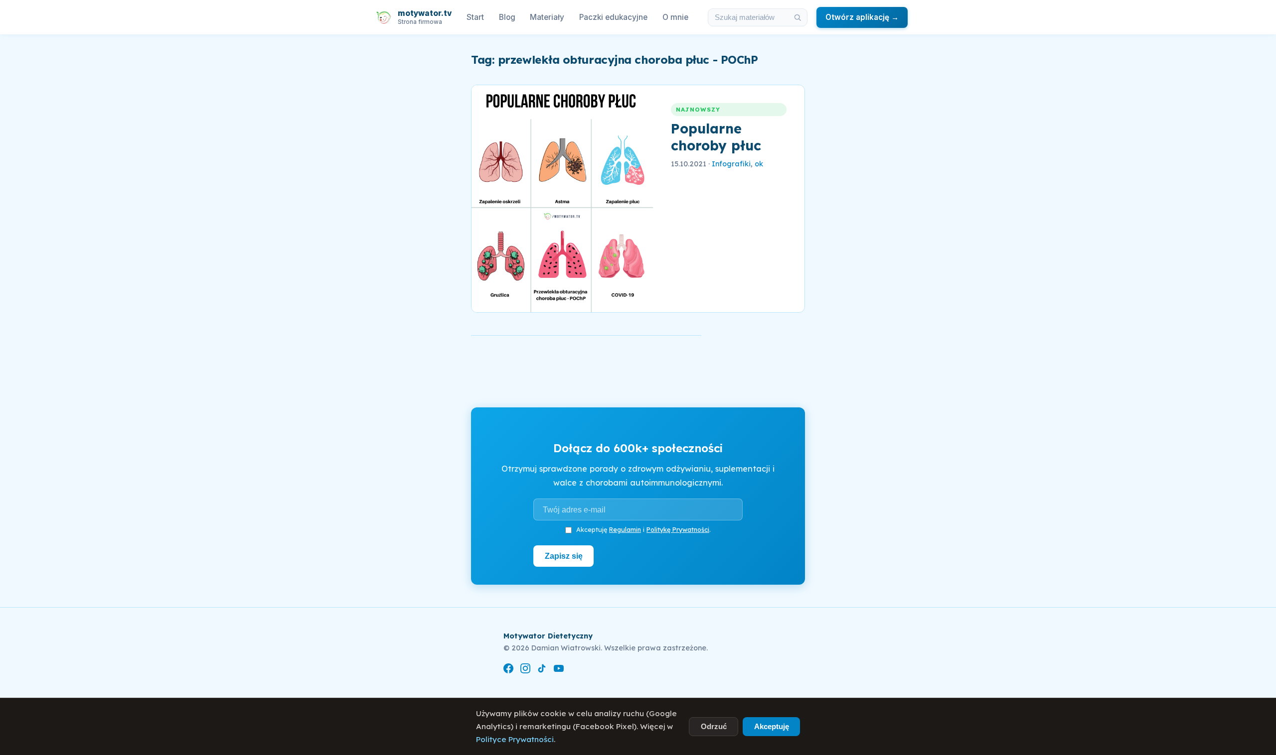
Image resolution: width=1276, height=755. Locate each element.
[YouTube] (559, 670)
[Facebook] (508, 670)
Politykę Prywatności (677, 529)
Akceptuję (771, 726)
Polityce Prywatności (515, 739)
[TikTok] (542, 670)
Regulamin (625, 529)
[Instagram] (525, 670)
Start (475, 17)
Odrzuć (714, 726)
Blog (507, 17)
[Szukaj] (797, 17)
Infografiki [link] (731, 163)
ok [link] (759, 163)
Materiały (547, 17)
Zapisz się (564, 555)
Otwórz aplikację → (862, 17)
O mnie (675, 17)
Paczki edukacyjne (613, 17)
